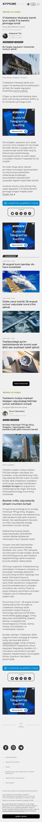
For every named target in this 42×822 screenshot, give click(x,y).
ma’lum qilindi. (20, 91)
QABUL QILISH (21, 816)
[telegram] (21, 747)
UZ (33, 4)
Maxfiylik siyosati (13, 762)
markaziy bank (8, 42)
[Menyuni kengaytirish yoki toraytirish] (38, 4)
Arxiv (8, 767)
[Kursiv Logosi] (9, 4)
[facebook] (5, 747)
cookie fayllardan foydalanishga (13, 811)
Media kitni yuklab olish (15, 778)
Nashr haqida (11, 757)
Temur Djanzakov (17, 411)
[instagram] (13, 747)
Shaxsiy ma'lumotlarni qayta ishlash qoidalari (19, 772)
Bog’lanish (10, 783)
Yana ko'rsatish (21, 384)
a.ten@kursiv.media (15, 37)
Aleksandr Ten (15, 33)
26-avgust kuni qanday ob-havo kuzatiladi (18, 266)
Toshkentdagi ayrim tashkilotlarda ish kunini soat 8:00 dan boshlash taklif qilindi (20, 344)
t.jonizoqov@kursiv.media (17, 415)
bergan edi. (7, 194)
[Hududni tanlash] (28, 4)
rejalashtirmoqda (10, 643)
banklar (6, 420)
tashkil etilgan (22, 615)
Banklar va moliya (11, 12)
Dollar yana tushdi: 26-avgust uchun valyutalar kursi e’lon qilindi (19, 304)
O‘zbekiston (19, 42)
